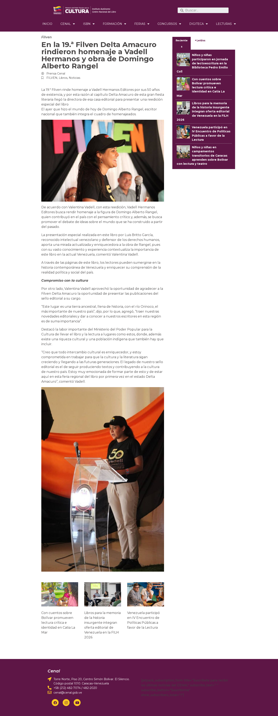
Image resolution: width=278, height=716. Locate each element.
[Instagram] (66, 702)
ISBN (87, 24)
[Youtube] (77, 702)
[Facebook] (55, 702)
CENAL (65, 24)
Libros (63, 78)
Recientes (181, 43)
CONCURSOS (167, 24)
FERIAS (139, 24)
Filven (46, 37)
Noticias (74, 78)
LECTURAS (224, 24)
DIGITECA (196, 24)
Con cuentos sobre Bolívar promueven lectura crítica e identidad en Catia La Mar (58, 622)
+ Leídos (200, 40)
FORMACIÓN (112, 24)
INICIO (47, 24)
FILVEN (51, 78)
